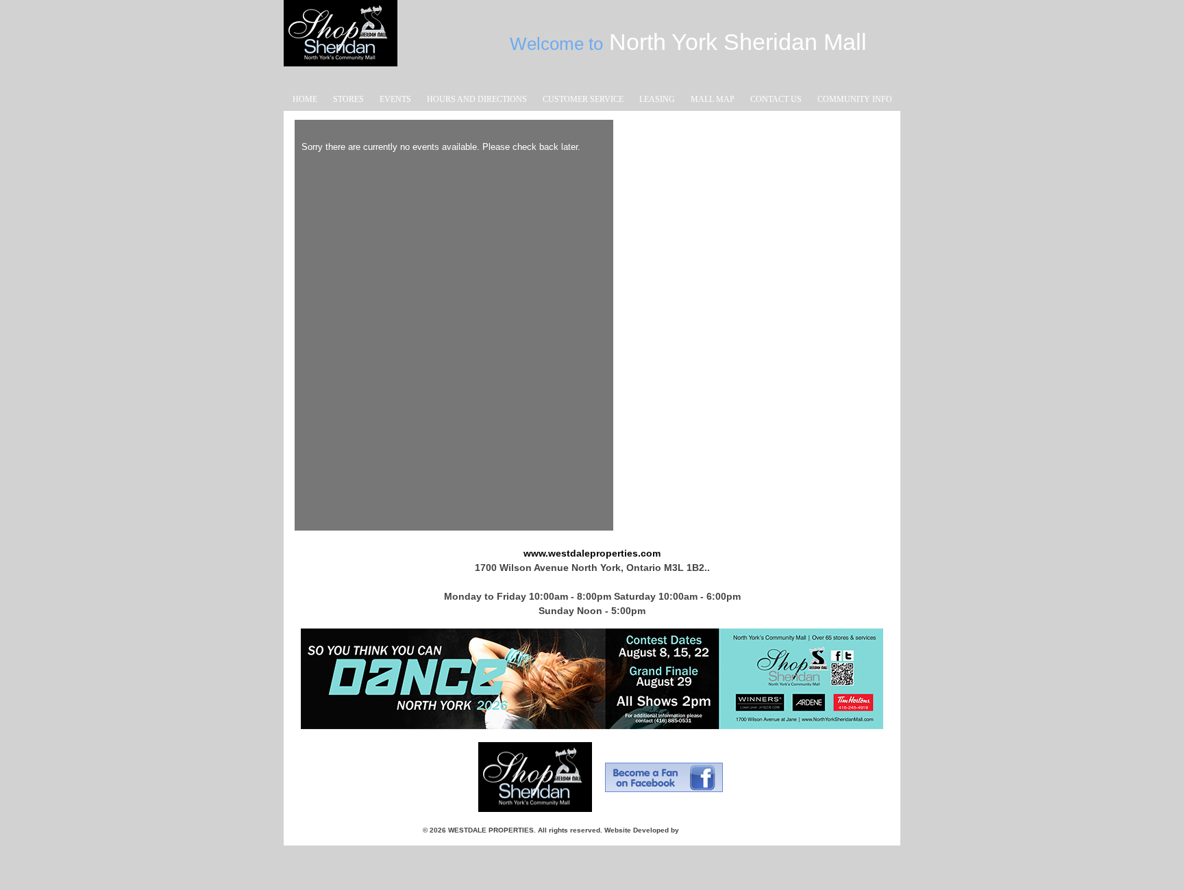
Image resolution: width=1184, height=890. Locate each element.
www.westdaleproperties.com (592, 553)
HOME (305, 99)
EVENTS (395, 99)
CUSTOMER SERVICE (583, 99)
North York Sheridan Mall (339, 25)
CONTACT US (776, 99)
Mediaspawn (702, 830)
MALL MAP (713, 99)
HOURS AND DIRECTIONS (477, 99)
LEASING (657, 99)
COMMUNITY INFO (854, 99)
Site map (746, 830)
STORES (348, 99)
